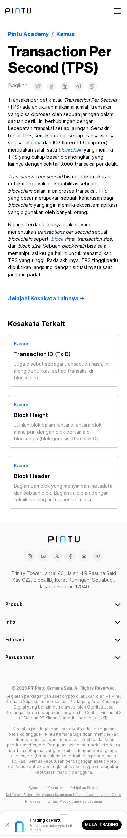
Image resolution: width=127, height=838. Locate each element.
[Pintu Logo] (18, 11)
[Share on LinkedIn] (65, 86)
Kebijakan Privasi (84, 788)
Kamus (22, 343)
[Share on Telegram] (78, 86)
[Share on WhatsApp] (92, 86)
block (57, 239)
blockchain (70, 150)
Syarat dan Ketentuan (46, 788)
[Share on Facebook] (51, 86)
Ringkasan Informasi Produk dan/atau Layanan (63, 801)
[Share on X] (38, 86)
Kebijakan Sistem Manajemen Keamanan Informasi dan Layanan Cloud (63, 795)
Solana (34, 142)
